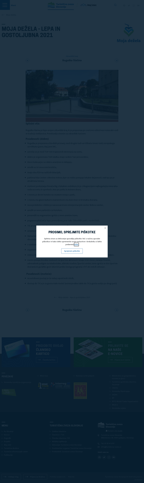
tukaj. (76, 244)
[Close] (105, 228)
